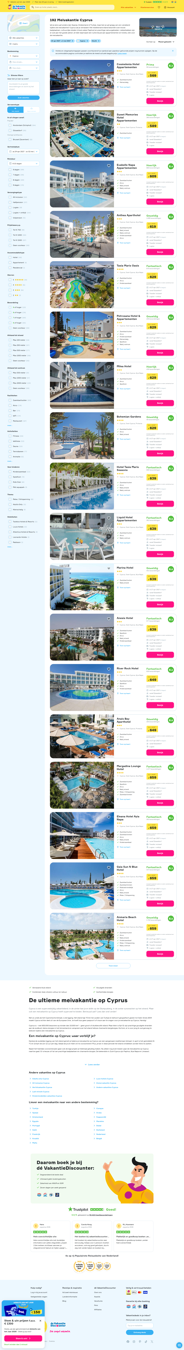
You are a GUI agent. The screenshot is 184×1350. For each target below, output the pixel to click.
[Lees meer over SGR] (175, 2)
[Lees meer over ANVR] (172, 2)
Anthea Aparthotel (128, 215)
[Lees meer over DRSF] (57, 1194)
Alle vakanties (127, 7)
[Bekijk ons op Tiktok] (145, 1341)
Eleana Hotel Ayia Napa (128, 818)
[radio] (23, 229)
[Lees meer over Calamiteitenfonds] (139, 1306)
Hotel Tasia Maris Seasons (128, 468)
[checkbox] (23, 125)
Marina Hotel (125, 567)
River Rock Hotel (127, 668)
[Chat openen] (179, 1345)
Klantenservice (147, 7)
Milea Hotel (124, 366)
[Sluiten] (40, 1320)
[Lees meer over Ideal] (51, 1194)
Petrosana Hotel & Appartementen (128, 317)
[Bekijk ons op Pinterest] (139, 1341)
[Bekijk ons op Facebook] (127, 1341)
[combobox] (72, 7)
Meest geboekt (164, 42)
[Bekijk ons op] (133, 1341)
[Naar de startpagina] (16, 7)
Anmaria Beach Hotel (126, 918)
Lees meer (122, 53)
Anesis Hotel (125, 618)
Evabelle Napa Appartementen (127, 166)
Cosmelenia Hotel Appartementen (128, 66)
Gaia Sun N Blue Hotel (127, 868)
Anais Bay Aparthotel (124, 720)
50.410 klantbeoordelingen (101, 1215)
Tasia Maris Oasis (128, 265)
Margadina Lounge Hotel (129, 767)
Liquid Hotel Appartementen (127, 519)
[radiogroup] (23, 237)
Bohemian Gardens (129, 416)
